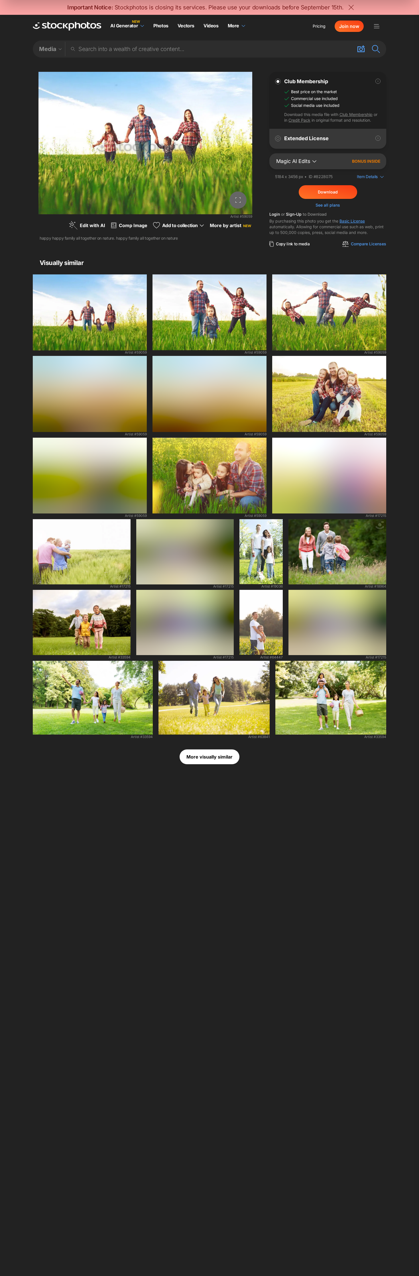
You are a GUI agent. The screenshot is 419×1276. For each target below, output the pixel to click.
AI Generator (124, 25)
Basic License (352, 221)
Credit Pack (299, 120)
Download (328, 191)
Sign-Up (294, 214)
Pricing (319, 26)
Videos (211, 25)
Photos (160, 25)
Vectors (186, 25)
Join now (349, 26)
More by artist (230, 225)
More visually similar (209, 757)
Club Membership (356, 114)
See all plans (328, 205)
